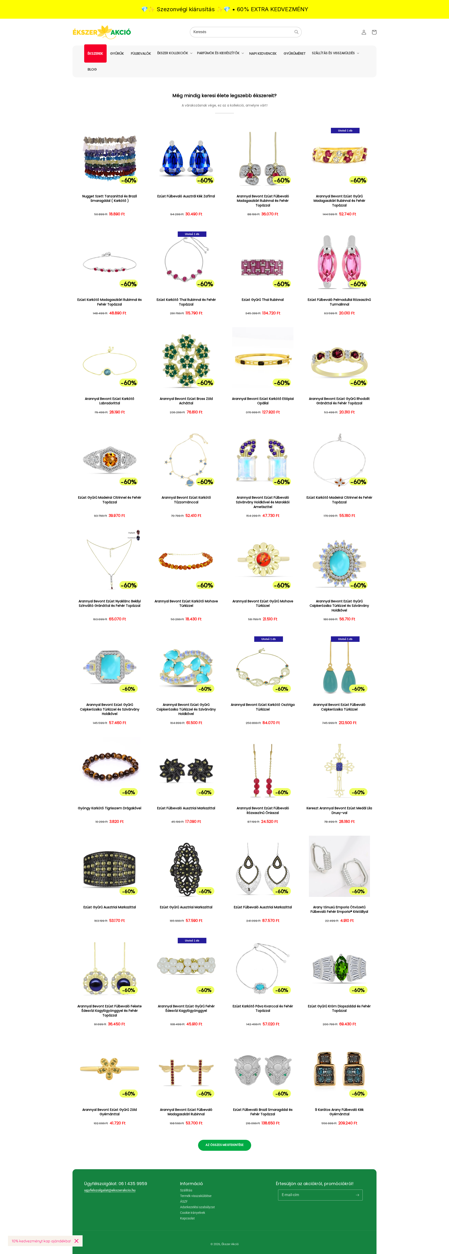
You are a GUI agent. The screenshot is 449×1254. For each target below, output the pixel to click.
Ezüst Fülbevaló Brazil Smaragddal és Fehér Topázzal (263, 1112)
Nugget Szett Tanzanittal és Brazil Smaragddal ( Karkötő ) (109, 198)
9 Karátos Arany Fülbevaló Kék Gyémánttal (339, 1112)
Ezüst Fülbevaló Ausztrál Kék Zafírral (186, 196)
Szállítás (186, 1190)
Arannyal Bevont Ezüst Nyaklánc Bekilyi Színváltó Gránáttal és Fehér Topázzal (110, 603)
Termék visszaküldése (195, 1196)
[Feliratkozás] (357, 1195)
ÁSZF (184, 1201)
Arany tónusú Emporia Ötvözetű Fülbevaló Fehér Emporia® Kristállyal (339, 909)
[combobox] (246, 32)
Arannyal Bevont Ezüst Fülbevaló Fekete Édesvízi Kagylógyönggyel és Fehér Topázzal (109, 1011)
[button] (174, 53)
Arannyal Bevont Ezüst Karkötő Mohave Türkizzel (186, 603)
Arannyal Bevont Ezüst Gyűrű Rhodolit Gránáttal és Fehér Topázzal (339, 401)
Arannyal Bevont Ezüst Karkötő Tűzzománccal (186, 499)
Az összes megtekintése (225, 1145)
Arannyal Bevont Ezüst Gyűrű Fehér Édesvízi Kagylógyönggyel (186, 1008)
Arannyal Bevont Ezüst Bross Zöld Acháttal (186, 401)
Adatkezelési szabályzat (197, 1207)
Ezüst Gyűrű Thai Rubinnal (263, 300)
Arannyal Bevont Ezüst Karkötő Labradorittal (109, 401)
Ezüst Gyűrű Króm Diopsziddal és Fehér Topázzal (339, 1008)
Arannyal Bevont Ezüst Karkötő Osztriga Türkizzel (263, 707)
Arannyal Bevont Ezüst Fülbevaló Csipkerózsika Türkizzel (339, 707)
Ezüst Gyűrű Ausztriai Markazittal (109, 907)
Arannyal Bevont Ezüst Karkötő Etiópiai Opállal (263, 401)
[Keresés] (296, 32)
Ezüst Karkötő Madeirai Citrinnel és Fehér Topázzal (339, 499)
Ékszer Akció (230, 1244)
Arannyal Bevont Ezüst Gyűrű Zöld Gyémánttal (109, 1112)
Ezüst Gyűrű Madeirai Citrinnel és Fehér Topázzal (109, 499)
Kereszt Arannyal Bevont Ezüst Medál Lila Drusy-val (339, 810)
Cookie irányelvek (192, 1213)
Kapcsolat (187, 1218)
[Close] (76, 1241)
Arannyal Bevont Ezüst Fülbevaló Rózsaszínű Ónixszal (263, 810)
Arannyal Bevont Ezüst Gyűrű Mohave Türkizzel (262, 603)
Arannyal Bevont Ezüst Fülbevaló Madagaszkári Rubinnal (186, 1112)
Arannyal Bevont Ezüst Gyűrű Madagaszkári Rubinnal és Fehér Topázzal (339, 201)
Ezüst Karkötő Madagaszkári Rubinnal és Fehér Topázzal (109, 302)
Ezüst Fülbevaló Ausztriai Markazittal (186, 808)
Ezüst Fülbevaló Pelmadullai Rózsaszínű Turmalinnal (339, 302)
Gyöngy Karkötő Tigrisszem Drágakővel (109, 808)
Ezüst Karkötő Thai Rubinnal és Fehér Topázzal (186, 302)
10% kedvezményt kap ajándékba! (41, 1241)
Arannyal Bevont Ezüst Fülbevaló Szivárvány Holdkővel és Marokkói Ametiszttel (263, 502)
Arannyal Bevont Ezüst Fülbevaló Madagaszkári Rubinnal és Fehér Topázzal (263, 201)
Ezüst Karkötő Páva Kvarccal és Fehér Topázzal (263, 1008)
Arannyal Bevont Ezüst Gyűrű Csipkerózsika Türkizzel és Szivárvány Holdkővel (339, 606)
